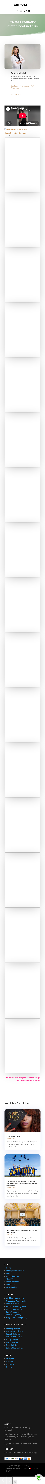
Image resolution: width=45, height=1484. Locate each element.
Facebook (10, 1364)
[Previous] (3, 1480)
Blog (8, 1273)
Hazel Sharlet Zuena (13, 1136)
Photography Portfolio (15, 1270)
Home (8, 1268)
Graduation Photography (20, 86)
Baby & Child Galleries (14, 1348)
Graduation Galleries (14, 1331)
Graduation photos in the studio (15, 133)
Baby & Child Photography (16, 1317)
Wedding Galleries (13, 1328)
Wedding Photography (15, 1298)
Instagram (10, 1358)
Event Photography (13, 1312)
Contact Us (10, 1284)
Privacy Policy (11, 1287)
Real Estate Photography (16, 1306)
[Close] (15, 1482)
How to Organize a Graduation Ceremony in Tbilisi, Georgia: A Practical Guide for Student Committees (21, 1183)
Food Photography (13, 1315)
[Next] (9, 1480)
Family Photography (14, 1309)
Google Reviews (12, 1276)
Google (9, 1367)
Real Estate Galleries (14, 1337)
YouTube (10, 1361)
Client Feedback (12, 1282)
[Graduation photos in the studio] (16, 130)
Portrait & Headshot (14, 1304)
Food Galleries (11, 1345)
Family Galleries (12, 1339)
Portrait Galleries (13, 1334)
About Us (10, 1279)
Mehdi (23, 73)
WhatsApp (33, 1452)
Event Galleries (12, 1342)
